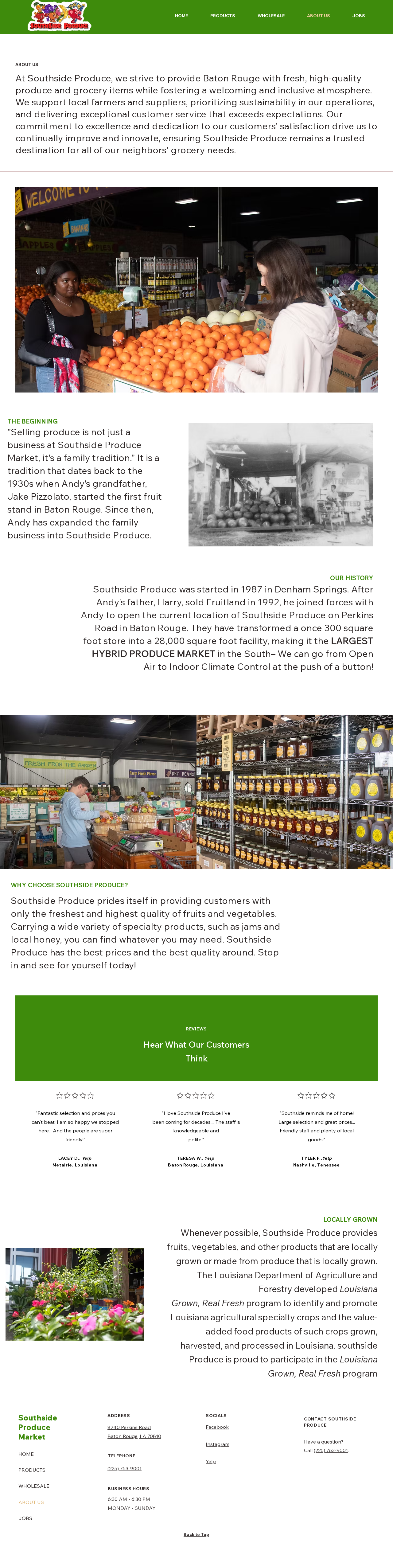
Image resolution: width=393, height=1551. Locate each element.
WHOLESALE (33, 1486)
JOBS (25, 1518)
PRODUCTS (31, 1470)
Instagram (217, 1444)
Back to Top (196, 1534)
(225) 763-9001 (331, 1450)
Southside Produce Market (37, 1427)
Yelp (211, 1461)
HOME (26, 1454)
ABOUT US (31, 1502)
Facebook (217, 1427)
